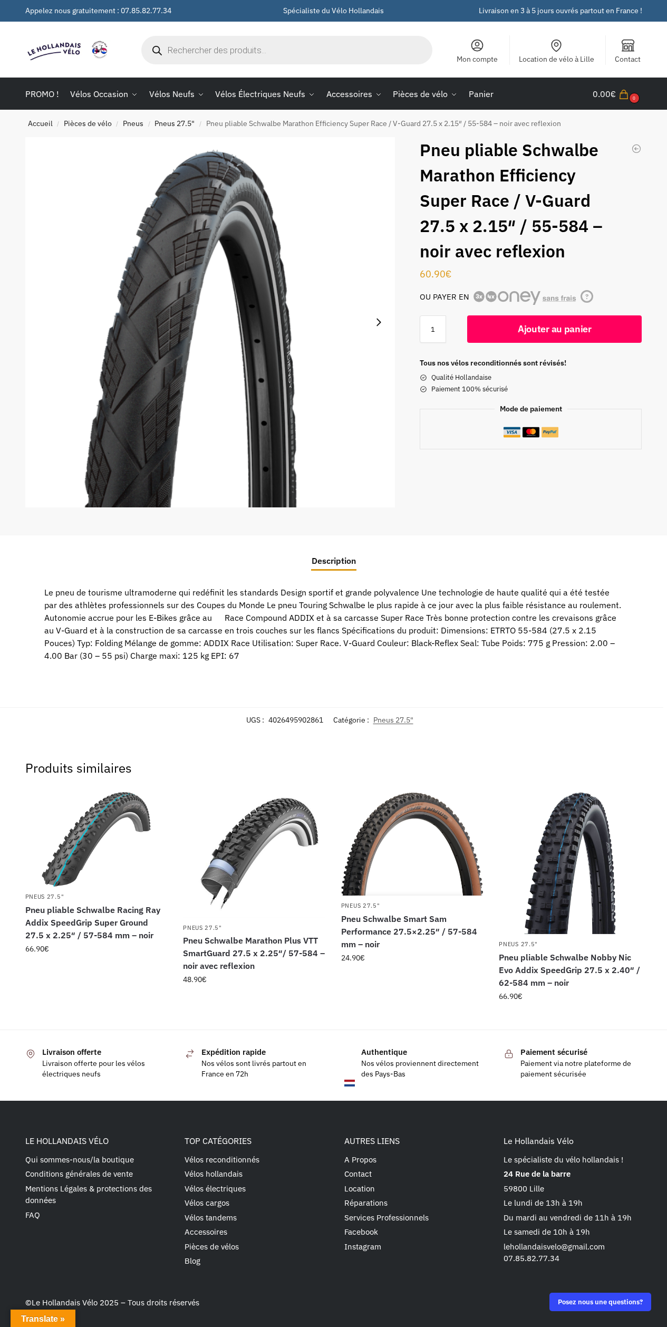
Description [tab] (334, 560)
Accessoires (206, 1232)
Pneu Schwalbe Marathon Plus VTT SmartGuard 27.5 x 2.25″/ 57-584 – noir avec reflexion (254, 953)
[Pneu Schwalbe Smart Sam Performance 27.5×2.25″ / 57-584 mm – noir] (412, 844)
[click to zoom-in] (210, 322)
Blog (192, 1261)
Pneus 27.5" (174, 123)
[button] (617, 94)
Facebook (361, 1232)
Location (359, 1189)
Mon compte (477, 59)
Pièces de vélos (212, 1247)
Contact (628, 59)
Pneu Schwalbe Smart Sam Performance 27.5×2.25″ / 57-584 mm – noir (409, 931)
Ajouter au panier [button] (95, 971)
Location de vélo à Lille (556, 59)
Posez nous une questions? (600, 1301)
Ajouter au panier (555, 329)
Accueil (40, 123)
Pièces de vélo (88, 123)
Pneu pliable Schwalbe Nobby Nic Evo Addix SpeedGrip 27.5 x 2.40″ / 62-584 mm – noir (569, 970)
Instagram (362, 1247)
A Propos (360, 1160)
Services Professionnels (386, 1218)
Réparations (366, 1203)
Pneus (133, 123)
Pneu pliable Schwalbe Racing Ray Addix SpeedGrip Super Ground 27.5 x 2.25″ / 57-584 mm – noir (92, 922)
